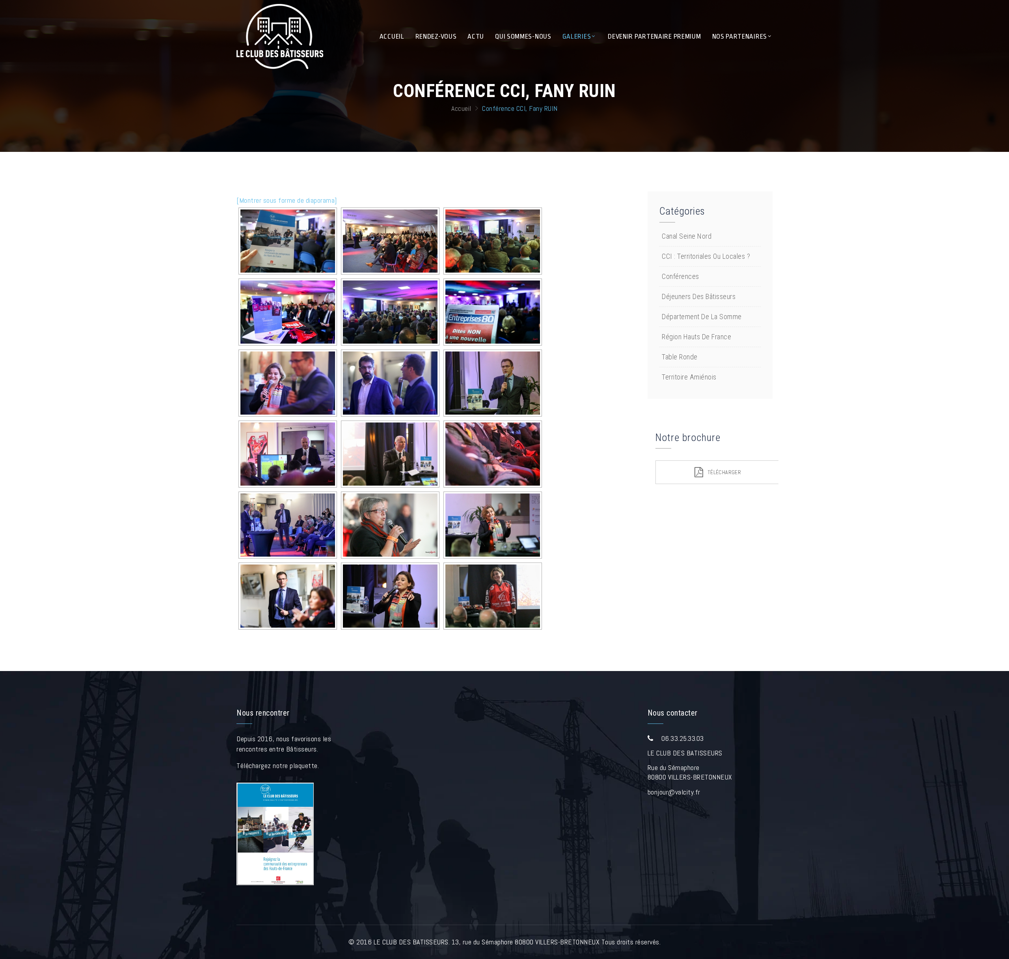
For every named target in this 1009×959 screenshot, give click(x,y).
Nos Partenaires (739, 36)
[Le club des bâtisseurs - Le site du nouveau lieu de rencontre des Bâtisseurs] (279, 36)
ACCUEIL (392, 36)
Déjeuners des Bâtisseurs (699, 296)
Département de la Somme (702, 316)
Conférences (681, 276)
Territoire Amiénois (690, 377)
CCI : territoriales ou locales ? (706, 256)
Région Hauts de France (697, 337)
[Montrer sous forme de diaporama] (286, 200)
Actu (475, 36)
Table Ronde (680, 357)
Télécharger (724, 472)
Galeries (576, 36)
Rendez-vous (436, 36)
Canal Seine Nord (687, 236)
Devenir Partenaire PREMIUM (654, 36)
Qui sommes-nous (523, 36)
